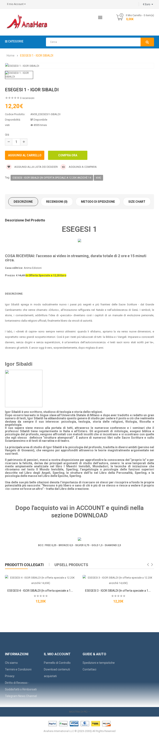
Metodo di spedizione (98, 201)
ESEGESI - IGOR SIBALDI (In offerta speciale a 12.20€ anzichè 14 (52, 177)
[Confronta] (48, 578)
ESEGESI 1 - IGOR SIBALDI (36, 55)
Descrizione (23, 201)
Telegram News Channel (21, 696)
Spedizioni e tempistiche (99, 662)
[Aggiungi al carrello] (34, 578)
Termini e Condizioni (18, 669)
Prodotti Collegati (24, 565)
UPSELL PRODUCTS (71, 565)
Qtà (7, 134)
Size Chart (136, 201)
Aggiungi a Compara (82, 166)
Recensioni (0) (56, 201)
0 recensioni (27, 98)
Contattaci (89, 669)
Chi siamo (11, 662)
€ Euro (147, 4)
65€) (98, 177)
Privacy (9, 676)
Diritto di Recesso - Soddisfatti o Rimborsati (21, 686)
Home (10, 55)
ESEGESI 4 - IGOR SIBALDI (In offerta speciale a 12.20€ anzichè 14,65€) (53, 590)
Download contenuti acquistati (57, 673)
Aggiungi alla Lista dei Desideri (36, 166)
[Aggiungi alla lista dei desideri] (41, 578)
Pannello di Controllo (57, 662)
